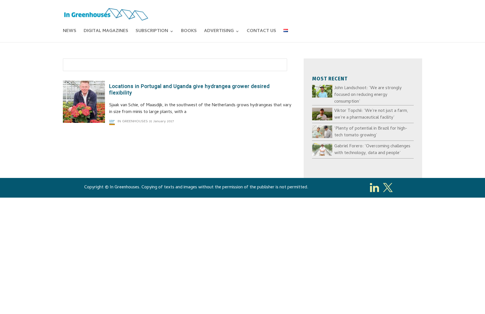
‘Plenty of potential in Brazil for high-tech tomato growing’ (370, 132)
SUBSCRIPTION (152, 32)
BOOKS (189, 32)
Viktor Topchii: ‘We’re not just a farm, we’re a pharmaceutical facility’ (371, 114)
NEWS (69, 32)
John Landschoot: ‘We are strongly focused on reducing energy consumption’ (368, 95)
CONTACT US (261, 32)
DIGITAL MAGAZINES (106, 32)
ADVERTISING (219, 32)
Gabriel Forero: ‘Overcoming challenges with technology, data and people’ (372, 150)
